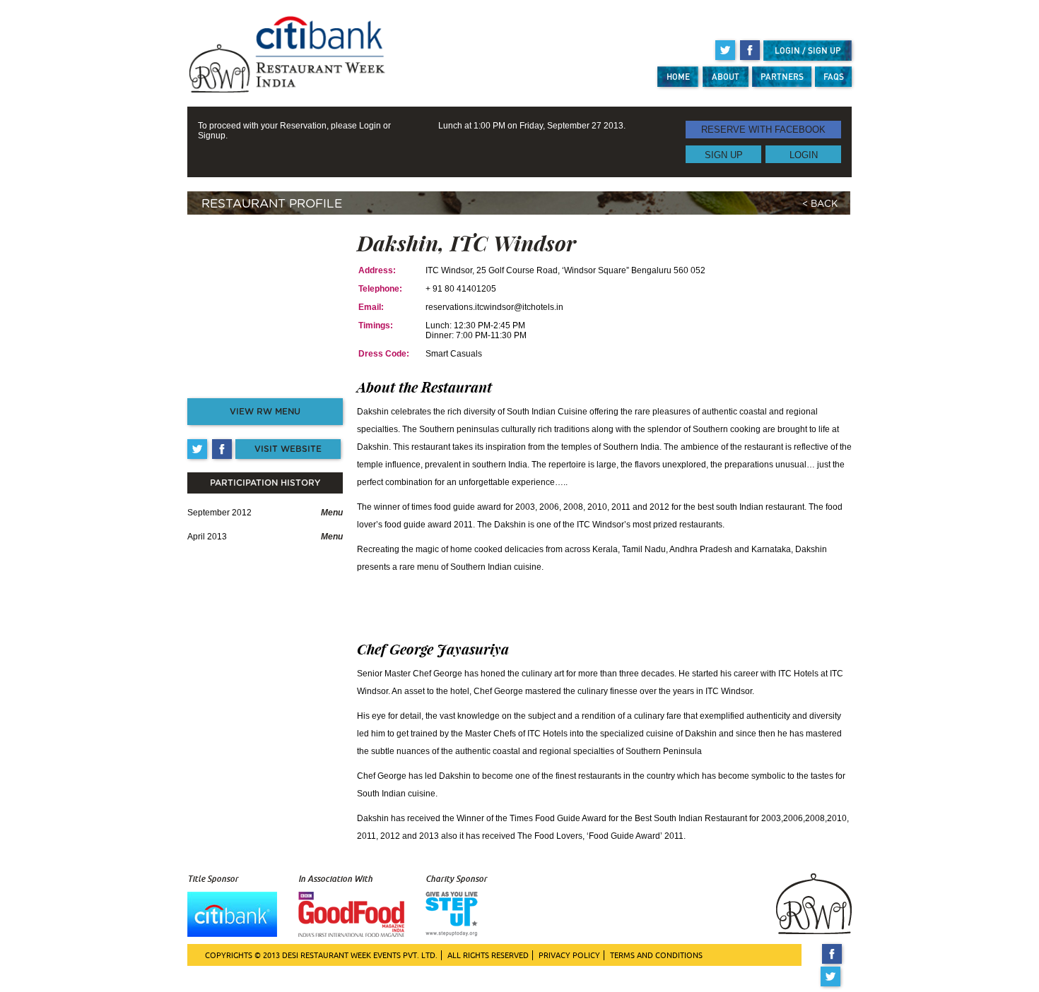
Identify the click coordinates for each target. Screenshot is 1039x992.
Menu (332, 513)
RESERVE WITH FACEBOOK (763, 129)
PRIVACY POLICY (569, 955)
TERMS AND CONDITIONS (656, 955)
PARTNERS (782, 76)
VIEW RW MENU (265, 411)
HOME (678, 76)
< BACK (820, 204)
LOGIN (803, 154)
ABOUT (725, 76)
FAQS (833, 76)
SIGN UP (724, 154)
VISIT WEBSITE (288, 449)
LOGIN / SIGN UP (808, 50)
